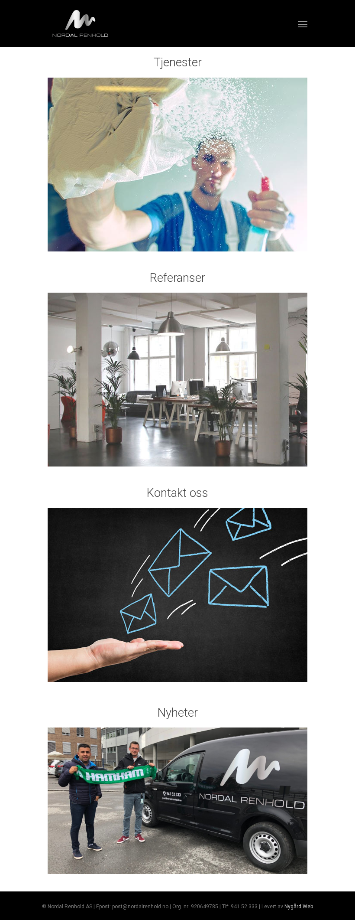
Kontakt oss (177, 493)
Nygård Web (298, 907)
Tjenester (178, 62)
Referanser (177, 278)
